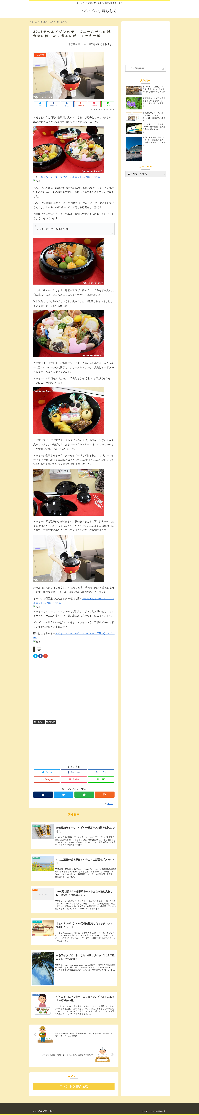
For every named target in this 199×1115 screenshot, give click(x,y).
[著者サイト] (43, 795)
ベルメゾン (40, 722)
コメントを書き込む (73, 1086)
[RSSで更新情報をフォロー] (105, 795)
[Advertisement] (74, 690)
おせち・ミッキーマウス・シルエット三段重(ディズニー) (72, 177)
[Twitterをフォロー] (63, 795)
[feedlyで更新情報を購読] (84, 795)
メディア (51, 722)
